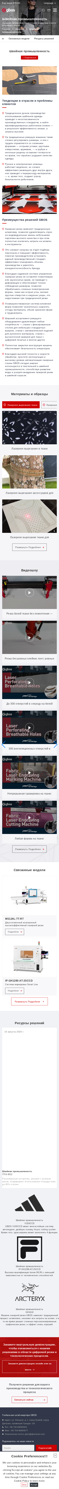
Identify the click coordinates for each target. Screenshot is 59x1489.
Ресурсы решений (44, 38)
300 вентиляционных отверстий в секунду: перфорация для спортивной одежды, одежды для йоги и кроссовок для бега (29, 750)
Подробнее (13, 932)
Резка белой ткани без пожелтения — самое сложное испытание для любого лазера (29, 615)
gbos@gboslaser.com (35, 1434)
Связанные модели (19, 38)
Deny (24, 1485)
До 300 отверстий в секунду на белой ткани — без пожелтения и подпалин (29, 705)
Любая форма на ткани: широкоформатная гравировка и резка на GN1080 (29, 840)
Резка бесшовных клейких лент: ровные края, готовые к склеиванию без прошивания (29, 660)
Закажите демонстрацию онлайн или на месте (29, 1366)
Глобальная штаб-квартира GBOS (19, 1415)
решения (20, 29)
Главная (6, 29)
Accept (34, 1485)
